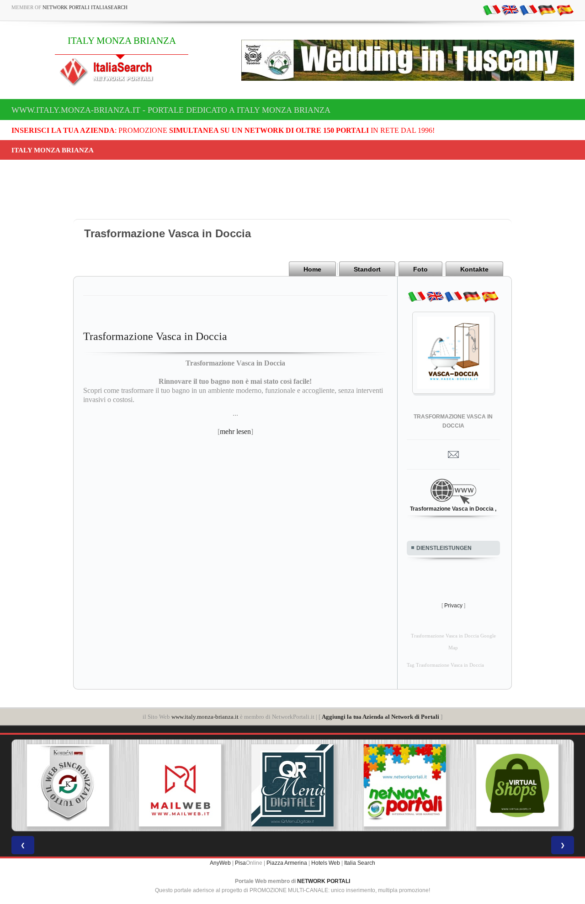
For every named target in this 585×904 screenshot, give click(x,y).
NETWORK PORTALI (323, 881)
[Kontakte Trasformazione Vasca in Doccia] (453, 454)
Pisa (240, 863)
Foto (420, 269)
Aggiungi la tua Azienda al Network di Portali (380, 716)
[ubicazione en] (510, 9)
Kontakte (474, 269)
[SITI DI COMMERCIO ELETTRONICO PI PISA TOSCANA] (408, 785)
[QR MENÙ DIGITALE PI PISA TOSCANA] (184, 785)
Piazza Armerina (286, 863)
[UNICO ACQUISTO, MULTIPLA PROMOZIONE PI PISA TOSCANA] (296, 785)
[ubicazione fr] (528, 9)
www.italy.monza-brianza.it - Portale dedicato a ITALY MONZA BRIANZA (170, 110)
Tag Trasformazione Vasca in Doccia (445, 665)
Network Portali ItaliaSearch (85, 7)
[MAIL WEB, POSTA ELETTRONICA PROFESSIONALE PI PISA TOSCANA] (72, 785)
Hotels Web (325, 863)
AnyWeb (220, 863)
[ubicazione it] (492, 9)
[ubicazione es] (565, 9)
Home (312, 269)
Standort (367, 269)
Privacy (453, 605)
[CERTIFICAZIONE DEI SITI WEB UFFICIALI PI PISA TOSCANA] (521, 785)
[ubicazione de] (546, 9)
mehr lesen (235, 431)
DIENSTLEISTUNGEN (444, 548)
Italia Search (359, 863)
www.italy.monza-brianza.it (205, 716)
